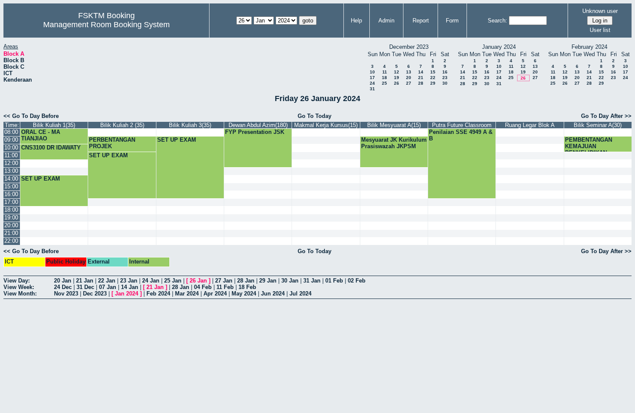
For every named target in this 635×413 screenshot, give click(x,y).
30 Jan (289, 280)
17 (372, 77)
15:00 (11, 186)
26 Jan (198, 280)
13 (408, 72)
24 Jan (150, 280)
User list (600, 30)
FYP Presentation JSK (254, 132)
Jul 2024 (300, 293)
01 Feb (334, 280)
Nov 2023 (66, 293)
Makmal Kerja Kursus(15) (326, 125)
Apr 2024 (215, 293)
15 (432, 72)
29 (432, 83)
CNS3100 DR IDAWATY (51, 147)
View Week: (18, 287)
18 (384, 77)
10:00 (11, 147)
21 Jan (84, 280)
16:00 (11, 194)
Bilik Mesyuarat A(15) (394, 125)
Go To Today (314, 116)
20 (408, 77)
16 (445, 72)
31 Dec (85, 287)
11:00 (11, 155)
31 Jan (312, 280)
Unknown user (600, 11)
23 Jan (128, 280)
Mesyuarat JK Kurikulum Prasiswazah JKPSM (394, 143)
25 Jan (172, 280)
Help (356, 20)
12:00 (11, 163)
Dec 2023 (95, 293)
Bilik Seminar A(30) (598, 125)
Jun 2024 (273, 293)
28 (420, 83)
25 (384, 83)
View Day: (16, 280)
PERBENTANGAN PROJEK (112, 143)
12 (396, 72)
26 (396, 83)
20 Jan (62, 280)
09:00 (11, 140)
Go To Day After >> (606, 116)
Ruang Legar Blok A (530, 125)
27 (408, 83)
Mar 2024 (187, 293)
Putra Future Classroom (462, 125)
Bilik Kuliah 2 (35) (122, 125)
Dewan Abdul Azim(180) (258, 125)
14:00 (11, 178)
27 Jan (223, 280)
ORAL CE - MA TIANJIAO (40, 135)
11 (384, 72)
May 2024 (244, 293)
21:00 (11, 233)
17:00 (11, 202)
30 (445, 83)
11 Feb (225, 287)
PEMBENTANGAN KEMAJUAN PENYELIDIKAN (588, 146)
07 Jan (107, 287)
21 (420, 77)
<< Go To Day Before (31, 116)
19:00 (11, 217)
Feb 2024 (158, 293)
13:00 (11, 171)
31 (372, 88)
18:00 (11, 209)
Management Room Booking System (106, 24)
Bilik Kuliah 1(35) (54, 125)
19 (396, 77)
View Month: (20, 293)
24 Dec (63, 287)
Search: (497, 20)
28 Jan (245, 280)
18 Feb (247, 287)
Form (452, 20)
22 (432, 77)
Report (421, 20)
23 (445, 77)
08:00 (11, 132)
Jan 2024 (126, 293)
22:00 (11, 241)
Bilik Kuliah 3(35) (190, 125)
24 (372, 83)
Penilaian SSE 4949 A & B (460, 135)
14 (420, 72)
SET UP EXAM (176, 140)
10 (372, 72)
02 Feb (356, 280)
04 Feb (203, 287)
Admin (386, 20)
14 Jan (129, 287)
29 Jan (267, 280)
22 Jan (106, 280)
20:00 (11, 225)
